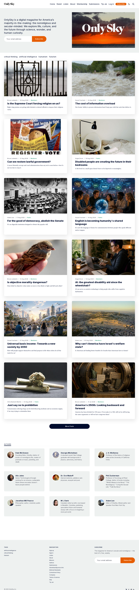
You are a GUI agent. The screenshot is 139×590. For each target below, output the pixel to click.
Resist (59, 4)
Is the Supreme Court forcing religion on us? (33, 103)
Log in (111, 4)
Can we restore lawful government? (29, 161)
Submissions (94, 4)
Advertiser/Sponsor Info (56, 567)
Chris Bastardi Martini (14, 402)
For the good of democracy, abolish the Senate (35, 220)
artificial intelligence (28, 57)
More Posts (69, 426)
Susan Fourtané (80, 100)
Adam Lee (10, 217)
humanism (43, 57)
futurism (52, 57)
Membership (82, 4)
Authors (7, 444)
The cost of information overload (95, 103)
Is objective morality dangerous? (27, 282)
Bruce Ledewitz (12, 100)
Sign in (51, 553)
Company (52, 575)
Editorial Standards (55, 570)
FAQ (50, 580)
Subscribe (121, 4)
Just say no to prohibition (22, 405)
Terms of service (54, 577)
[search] (133, 4)
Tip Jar (104, 4)
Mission (51, 560)
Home (52, 4)
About (72, 4)
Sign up (51, 550)
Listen (65, 4)
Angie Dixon (79, 158)
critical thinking (11, 57)
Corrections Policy (54, 572)
